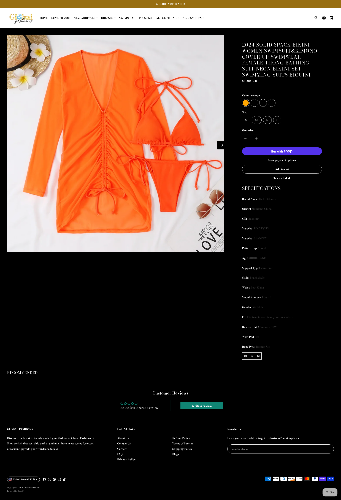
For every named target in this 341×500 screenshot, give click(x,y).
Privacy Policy (126, 459)
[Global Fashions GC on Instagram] (59, 479)
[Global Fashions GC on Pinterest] (54, 479)
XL (256, 120)
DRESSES (107, 18)
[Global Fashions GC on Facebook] (44, 479)
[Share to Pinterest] (245, 356)
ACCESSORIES (192, 18)
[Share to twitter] (252, 356)
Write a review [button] (201, 406)
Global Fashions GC (32, 487)
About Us (123, 438)
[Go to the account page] (324, 18)
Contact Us (124, 443)
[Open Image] (115, 143)
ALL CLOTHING (166, 18)
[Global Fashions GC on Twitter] (49, 479)
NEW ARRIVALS (84, 18)
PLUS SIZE (145, 18)
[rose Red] (271, 103)
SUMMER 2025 (60, 18)
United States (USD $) (24, 479)
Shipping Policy (182, 449)
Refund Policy (181, 438)
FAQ (120, 454)
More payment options (282, 160)
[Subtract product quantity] (245, 138)
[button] (221, 145)
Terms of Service (182, 443)
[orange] (245, 103)
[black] (254, 103)
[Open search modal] (316, 18)
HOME (44, 18)
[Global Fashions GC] (21, 18)
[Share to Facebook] (258, 356)
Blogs (175, 454)
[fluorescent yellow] (263, 103)
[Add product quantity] (256, 138)
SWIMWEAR (127, 18)
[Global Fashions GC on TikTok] (64, 479)
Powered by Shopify (15, 491)
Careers (122, 449)
